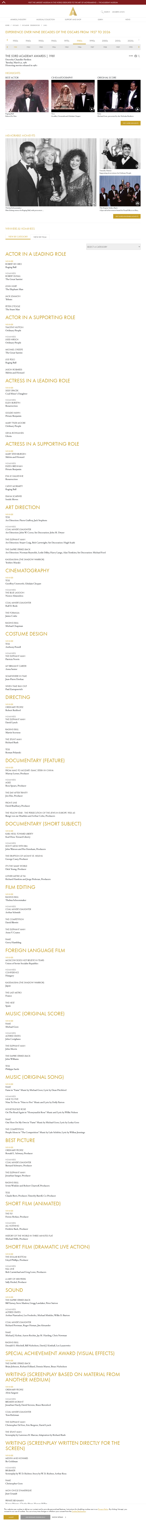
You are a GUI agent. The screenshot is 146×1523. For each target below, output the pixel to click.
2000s (105, 40)
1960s (54, 40)
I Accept (11, 1517)
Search (107, 12)
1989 (118, 47)
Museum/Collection (45, 19)
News (127, 19)
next (139, 40)
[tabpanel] (73, 874)
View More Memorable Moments (126, 216)
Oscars (16, 25)
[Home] (73, 11)
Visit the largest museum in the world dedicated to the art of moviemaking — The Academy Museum (73, 2)
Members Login (118, 12)
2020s (131, 40)
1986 (79, 47)
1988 (105, 47)
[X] (139, 55)
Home (7, 25)
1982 (28, 47)
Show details (57, 1517)
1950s (41, 40)
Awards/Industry (18, 19)
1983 (41, 47)
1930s (15, 40)
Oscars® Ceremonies (31, 25)
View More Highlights (130, 123)
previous (7, 40)
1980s (79, 40)
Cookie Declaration (79, 1511)
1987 (92, 47)
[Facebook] (135, 55)
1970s (66, 40)
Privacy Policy (103, 1509)
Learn (100, 19)
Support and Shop (73, 19)
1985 (67, 47)
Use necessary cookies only (35, 1517)
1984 (54, 47)
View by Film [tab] (40, 237)
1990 (131, 47)
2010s (118, 40)
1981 (15, 47)
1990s (92, 40)
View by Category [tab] (18, 236)
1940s (28, 40)
